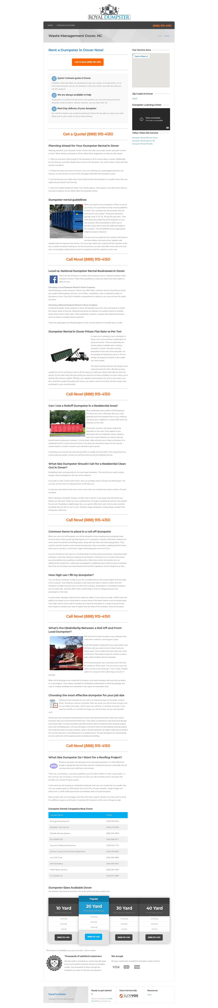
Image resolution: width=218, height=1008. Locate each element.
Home (50, 25)
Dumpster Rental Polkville (142, 144)
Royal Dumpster (57, 994)
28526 (134, 99)
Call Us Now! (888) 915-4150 (88, 62)
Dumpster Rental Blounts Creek (144, 138)
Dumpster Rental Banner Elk (143, 141)
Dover (166, 36)
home (160, 36)
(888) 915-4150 (162, 25)
